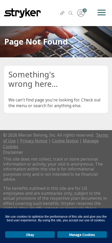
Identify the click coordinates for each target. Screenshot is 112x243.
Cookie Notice (65, 141)
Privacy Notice (33, 141)
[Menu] (101, 13)
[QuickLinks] (62, 13)
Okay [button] (30, 234)
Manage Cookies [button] (82, 234)
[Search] (71, 13)
